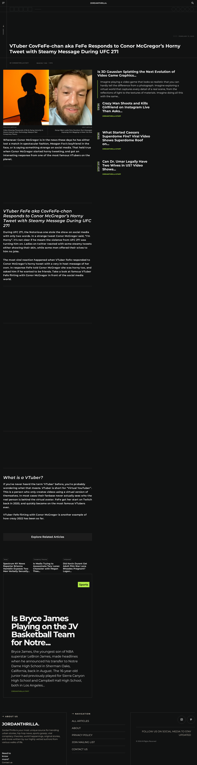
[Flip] (66, 528)
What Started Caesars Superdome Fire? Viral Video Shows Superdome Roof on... (126, 138)
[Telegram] (60, 528)
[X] (28, 528)
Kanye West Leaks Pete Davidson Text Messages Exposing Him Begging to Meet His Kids (73, 131)
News (6, 559)
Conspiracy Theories (40, 559)
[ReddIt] (47, 528)
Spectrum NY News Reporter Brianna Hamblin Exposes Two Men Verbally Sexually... (16, 567)
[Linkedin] (41, 528)
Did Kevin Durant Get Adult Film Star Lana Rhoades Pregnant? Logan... (75, 567)
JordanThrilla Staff (20, 63)
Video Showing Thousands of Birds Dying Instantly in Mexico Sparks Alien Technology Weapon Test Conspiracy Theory (23, 132)
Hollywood (67, 559)
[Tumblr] (54, 528)
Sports (83, 584)
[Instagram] (182, 720)
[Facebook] (22, 528)
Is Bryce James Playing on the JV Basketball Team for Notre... (44, 630)
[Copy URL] (73, 528)
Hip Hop (99, 167)
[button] (192, 3)
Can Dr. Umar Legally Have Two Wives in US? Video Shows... (124, 165)
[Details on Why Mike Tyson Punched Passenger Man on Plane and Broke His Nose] (173, 9)
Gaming (3, 32)
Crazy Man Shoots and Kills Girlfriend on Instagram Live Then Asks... (126, 107)
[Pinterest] (35, 528)
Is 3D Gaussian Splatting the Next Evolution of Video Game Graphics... (136, 73)
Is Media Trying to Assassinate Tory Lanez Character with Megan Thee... (46, 567)
